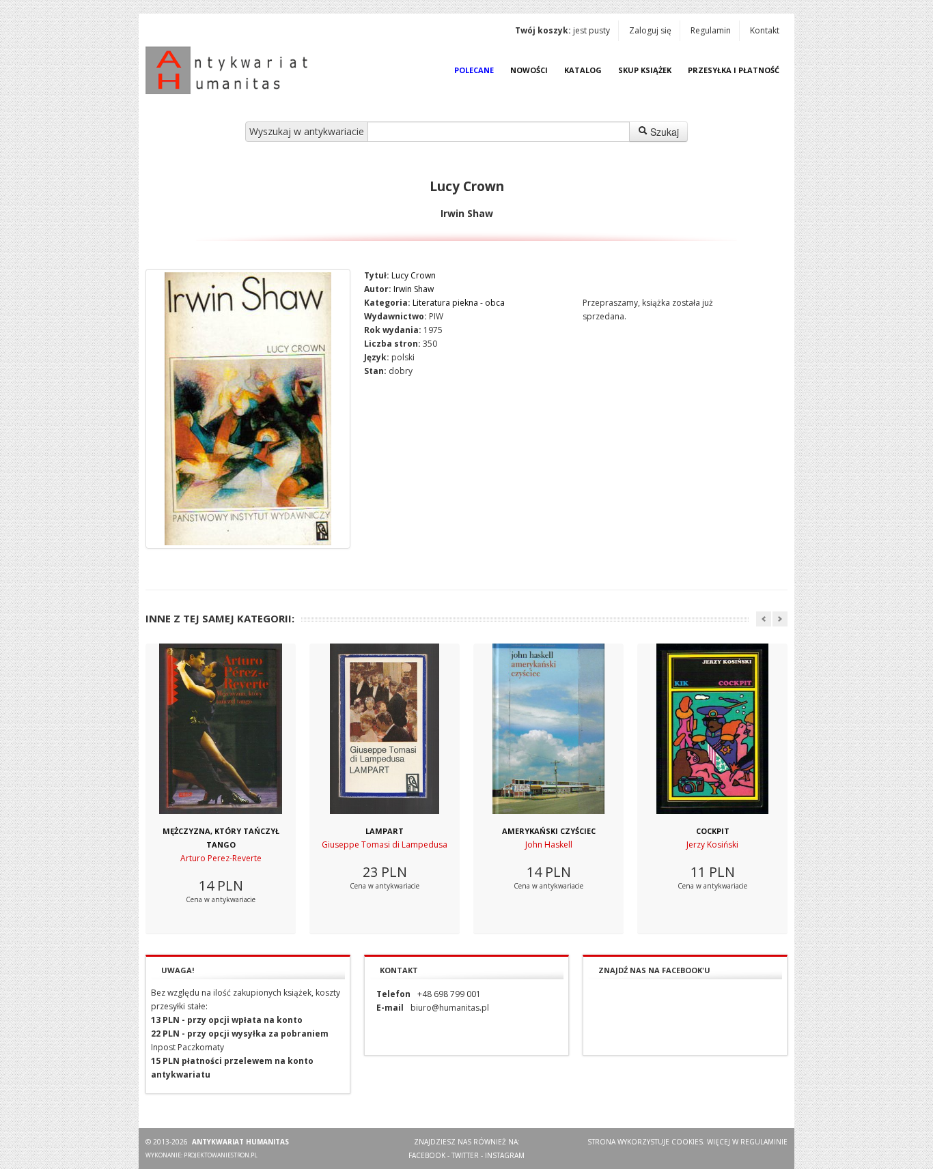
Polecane (474, 70)
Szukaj (663, 132)
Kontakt (764, 30)
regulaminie (764, 1141)
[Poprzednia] (763, 618)
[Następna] (780, 618)
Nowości (529, 70)
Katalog (583, 70)
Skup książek (644, 70)
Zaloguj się (650, 30)
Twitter (465, 1155)
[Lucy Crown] (247, 409)
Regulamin (711, 30)
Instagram (505, 1155)
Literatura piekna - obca (459, 302)
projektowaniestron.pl (220, 1155)
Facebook (426, 1155)
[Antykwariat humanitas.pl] (230, 70)
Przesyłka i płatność (733, 70)
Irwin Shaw (413, 289)
